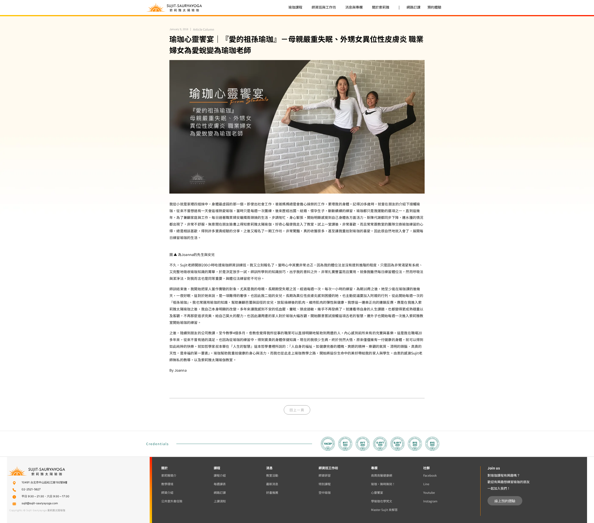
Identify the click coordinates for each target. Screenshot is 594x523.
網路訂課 (413, 7)
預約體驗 (434, 7)
